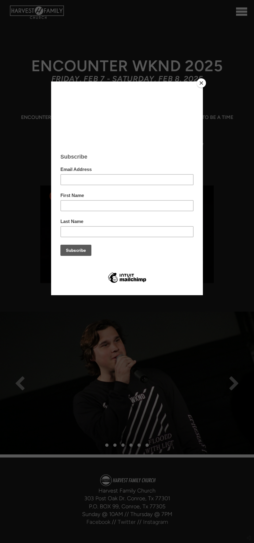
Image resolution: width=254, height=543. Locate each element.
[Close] (201, 83)
